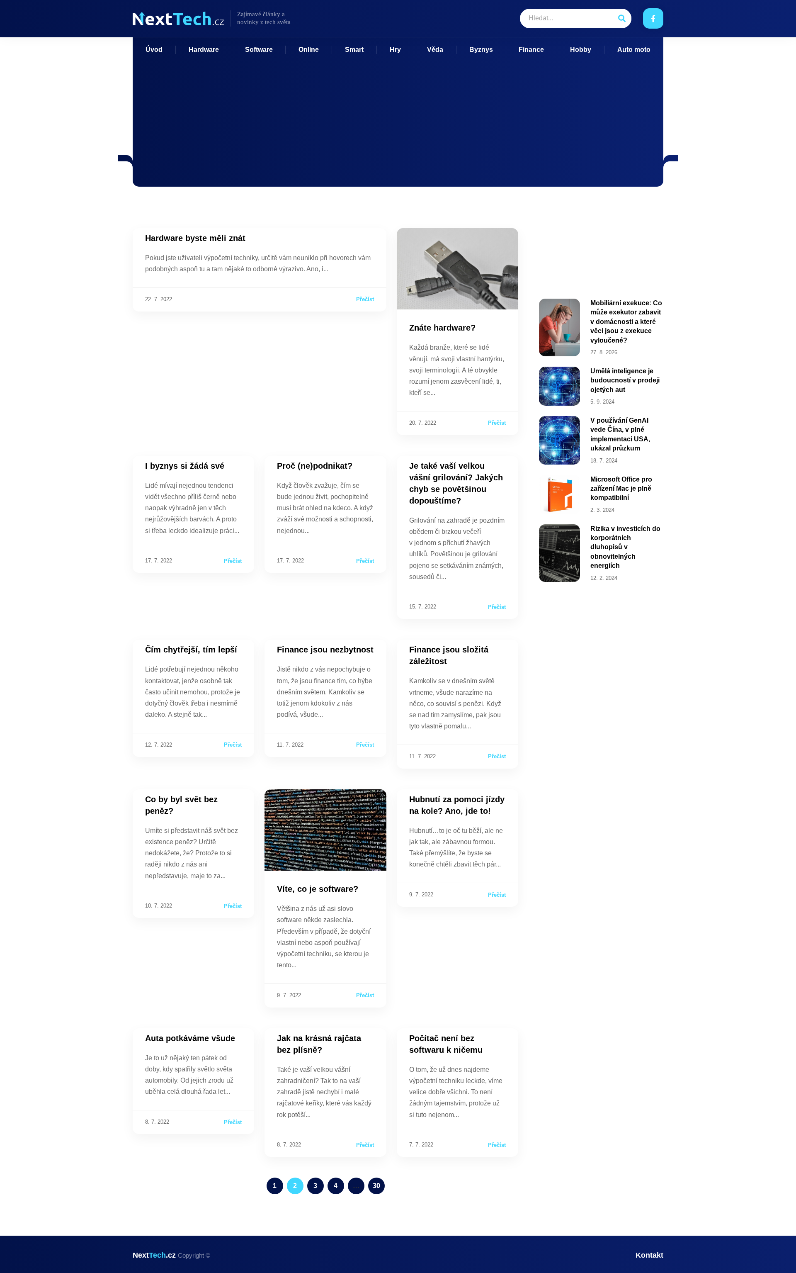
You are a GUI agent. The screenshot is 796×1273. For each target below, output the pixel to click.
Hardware (204, 49)
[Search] (621, 18)
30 (378, 1183)
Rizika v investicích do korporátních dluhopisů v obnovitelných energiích (625, 547)
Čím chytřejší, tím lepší (191, 649)
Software (259, 49)
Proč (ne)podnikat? (314, 465)
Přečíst (365, 299)
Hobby (580, 49)
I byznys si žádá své (184, 465)
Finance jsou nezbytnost (325, 649)
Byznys (481, 49)
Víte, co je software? (317, 888)
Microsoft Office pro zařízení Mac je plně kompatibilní (621, 488)
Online (308, 49)
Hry (395, 49)
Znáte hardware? (442, 327)
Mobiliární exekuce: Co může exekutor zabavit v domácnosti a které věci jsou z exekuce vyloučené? (626, 321)
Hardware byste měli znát (195, 238)
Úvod (154, 49)
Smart (354, 49)
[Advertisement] (398, 116)
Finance (531, 49)
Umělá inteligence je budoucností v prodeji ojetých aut (625, 380)
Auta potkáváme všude (190, 1038)
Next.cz (171, 1255)
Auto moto (633, 49)
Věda (435, 49)
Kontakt (649, 1255)
